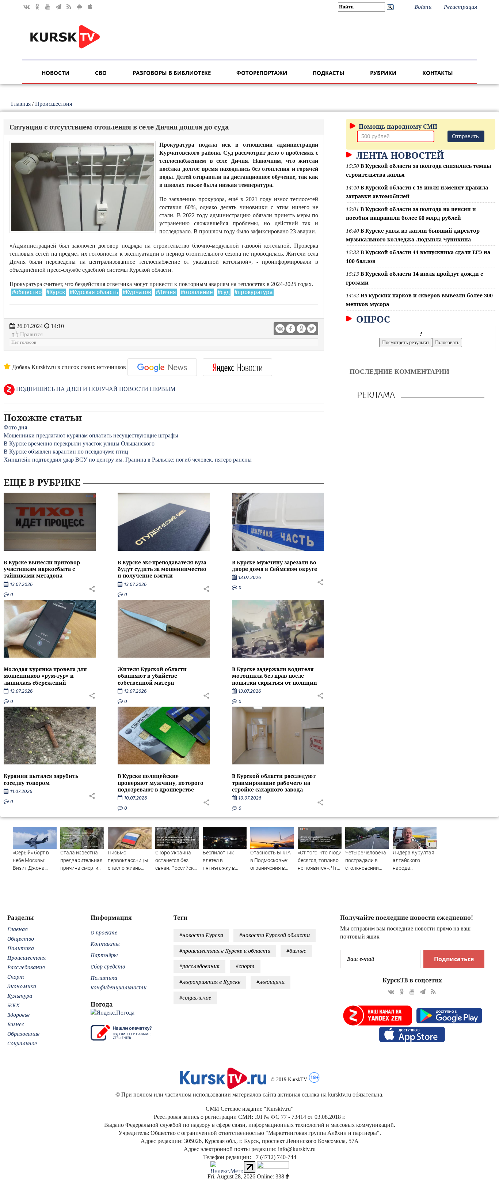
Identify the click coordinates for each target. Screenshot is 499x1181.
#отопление (197, 292)
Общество (20, 938)
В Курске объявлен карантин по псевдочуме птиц (66, 451)
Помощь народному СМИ (397, 127)
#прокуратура (254, 292)
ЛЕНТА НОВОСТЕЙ (399, 155)
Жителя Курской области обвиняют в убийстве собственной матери (152, 676)
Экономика (21, 986)
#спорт (245, 966)
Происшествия (53, 104)
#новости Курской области (274, 935)
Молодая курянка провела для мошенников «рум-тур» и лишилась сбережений (45, 676)
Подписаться (454, 959)
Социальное (22, 1043)
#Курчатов (137, 292)
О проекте (104, 932)
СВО (101, 72)
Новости (55, 72)
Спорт (15, 976)
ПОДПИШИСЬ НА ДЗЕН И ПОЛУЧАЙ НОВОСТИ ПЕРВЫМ (95, 389)
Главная (21, 104)
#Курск (55, 292)
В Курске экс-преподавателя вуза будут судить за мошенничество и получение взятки (162, 569)
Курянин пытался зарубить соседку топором (41, 779)
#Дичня (166, 292)
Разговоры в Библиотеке (172, 72)
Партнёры (104, 955)
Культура (19, 995)
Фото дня (15, 427)
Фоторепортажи (261, 72)
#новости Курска (201, 935)
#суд (224, 292)
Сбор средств (108, 966)
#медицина (270, 981)
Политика (20, 948)
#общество (27, 292)
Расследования (26, 967)
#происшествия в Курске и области (224, 950)
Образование (23, 1033)
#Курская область (94, 292)
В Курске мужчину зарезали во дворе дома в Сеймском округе (274, 565)
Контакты (437, 72)
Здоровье (18, 1014)
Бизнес (15, 1024)
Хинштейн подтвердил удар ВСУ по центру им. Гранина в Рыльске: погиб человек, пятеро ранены (128, 459)
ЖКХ (13, 1005)
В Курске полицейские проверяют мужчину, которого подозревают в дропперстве (160, 782)
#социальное (195, 997)
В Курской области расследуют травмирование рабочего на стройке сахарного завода (274, 782)
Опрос (372, 319)
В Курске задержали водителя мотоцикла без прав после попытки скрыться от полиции (274, 676)
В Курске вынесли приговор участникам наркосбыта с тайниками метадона (42, 569)
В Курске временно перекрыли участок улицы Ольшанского (79, 443)
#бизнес (296, 950)
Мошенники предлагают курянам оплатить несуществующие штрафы (91, 435)
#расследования (199, 966)
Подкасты (328, 72)
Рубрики (383, 72)
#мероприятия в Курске (209, 981)
